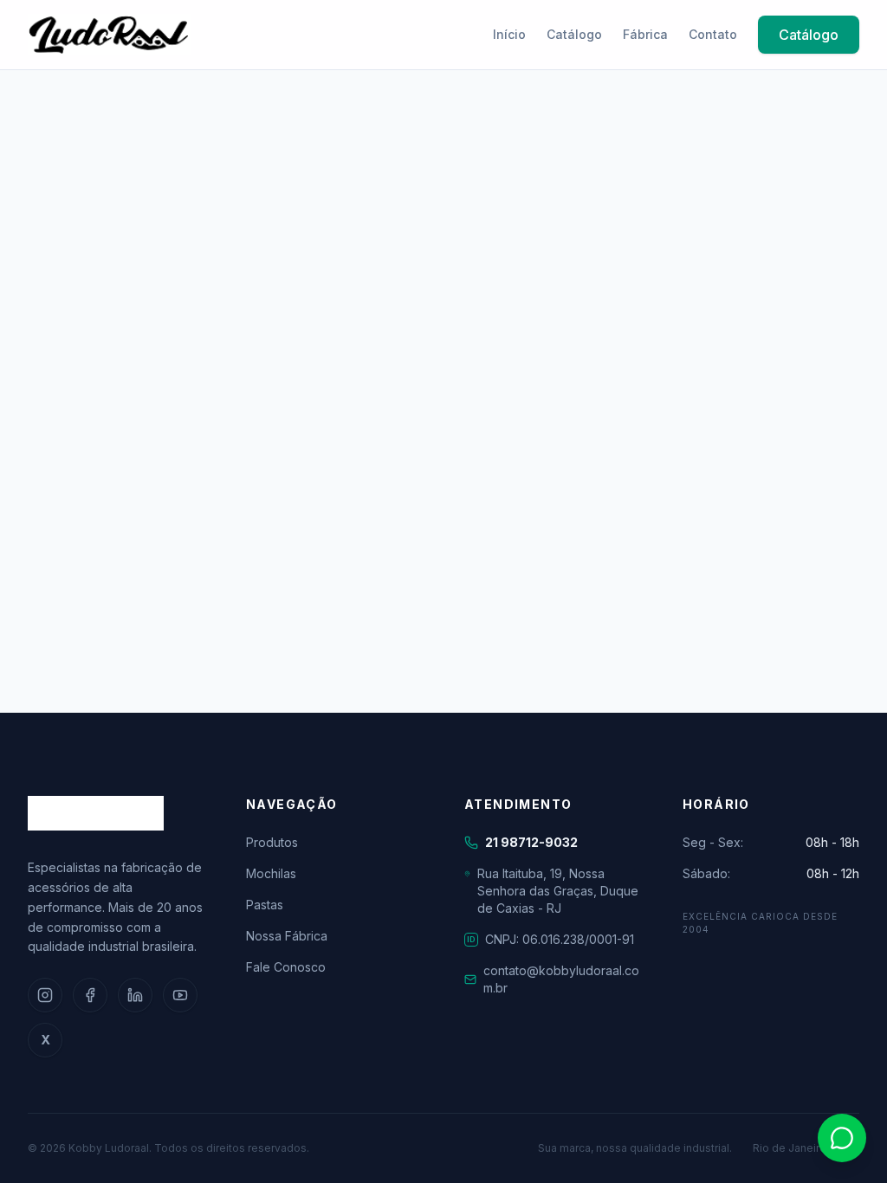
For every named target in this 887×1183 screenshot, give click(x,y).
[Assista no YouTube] (180, 995)
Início (509, 34)
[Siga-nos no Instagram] (45, 995)
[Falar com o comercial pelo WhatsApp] (842, 1138)
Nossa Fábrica (286, 935)
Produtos (272, 842)
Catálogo (574, 34)
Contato (713, 34)
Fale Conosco (286, 967)
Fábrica (645, 34)
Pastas (264, 904)
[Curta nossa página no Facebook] (90, 995)
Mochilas (271, 873)
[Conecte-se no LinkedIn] (135, 995)
